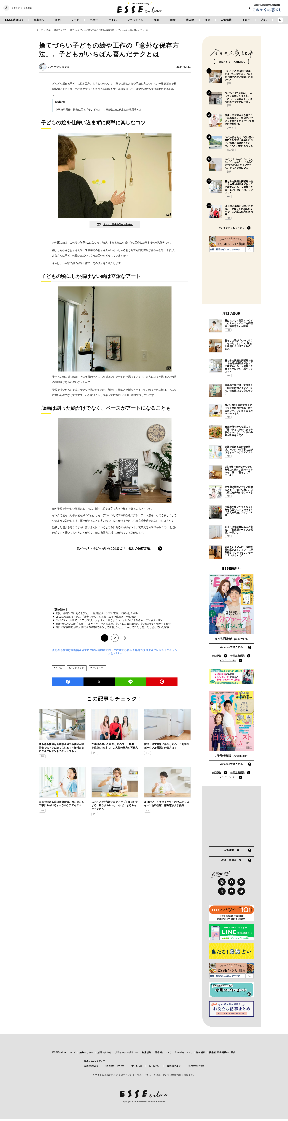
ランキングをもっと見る (231, 227)
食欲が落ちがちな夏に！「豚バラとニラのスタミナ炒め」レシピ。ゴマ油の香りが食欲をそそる (239, 430)
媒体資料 (201, 1052)
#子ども (58, 668)
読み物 (190, 20)
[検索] (250, 249)
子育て (246, 20)
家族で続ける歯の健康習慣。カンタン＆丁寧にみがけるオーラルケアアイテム (61, 803)
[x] (222, 891)
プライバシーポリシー (126, 1052)
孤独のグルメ (174, 1066)
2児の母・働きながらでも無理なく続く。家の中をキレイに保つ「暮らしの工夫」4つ (239, 470)
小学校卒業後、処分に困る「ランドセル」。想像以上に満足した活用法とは (98, 109)
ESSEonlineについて (64, 1052)
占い (264, 20)
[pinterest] (241, 891)
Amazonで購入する (231, 647)
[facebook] (68, 681)
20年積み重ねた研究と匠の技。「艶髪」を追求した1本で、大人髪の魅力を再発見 (115, 746)
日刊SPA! (154, 1066)
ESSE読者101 (14, 20)
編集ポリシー (87, 1052)
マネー (94, 20)
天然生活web (91, 1066)
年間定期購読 (237, 655)
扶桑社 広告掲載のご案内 (222, 1052)
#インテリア (96, 668)
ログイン (16, 8)
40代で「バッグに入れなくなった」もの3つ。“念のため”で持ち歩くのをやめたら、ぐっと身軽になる (239, 163)
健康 (173, 20)
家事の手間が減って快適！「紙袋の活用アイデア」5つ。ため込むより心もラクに (239, 389)
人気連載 (226, 20)
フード (75, 20)
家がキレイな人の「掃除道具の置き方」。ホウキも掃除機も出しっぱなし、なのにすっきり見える (239, 550)
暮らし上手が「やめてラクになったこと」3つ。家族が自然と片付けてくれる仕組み (239, 344)
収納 (57, 20)
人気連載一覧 (231, 850)
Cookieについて (183, 1052)
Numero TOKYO (115, 1065)
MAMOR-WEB (196, 1065)
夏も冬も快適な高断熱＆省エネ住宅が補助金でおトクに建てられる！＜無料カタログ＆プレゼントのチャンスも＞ (61, 748)
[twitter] (99, 681)
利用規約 (146, 1052)
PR (42, 756)
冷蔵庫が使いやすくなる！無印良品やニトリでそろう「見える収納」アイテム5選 (239, 510)
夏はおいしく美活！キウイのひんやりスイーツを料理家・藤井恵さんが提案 (166, 803)
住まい (112, 20)
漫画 (207, 20)
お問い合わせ (104, 1052)
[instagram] (222, 882)
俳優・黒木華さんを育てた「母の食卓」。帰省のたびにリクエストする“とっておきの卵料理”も (239, 119)
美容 (157, 20)
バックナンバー (228, 660)
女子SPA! (137, 1066)
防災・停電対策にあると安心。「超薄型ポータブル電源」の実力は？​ (166, 746)
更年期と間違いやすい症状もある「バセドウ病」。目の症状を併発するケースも (239, 489)
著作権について (163, 1052)
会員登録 (28, 8)
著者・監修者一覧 (231, 860)
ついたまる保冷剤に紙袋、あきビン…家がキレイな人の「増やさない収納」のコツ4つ (239, 75)
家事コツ (39, 20)
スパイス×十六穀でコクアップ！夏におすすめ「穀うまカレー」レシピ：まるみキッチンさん (115, 805)
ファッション (135, 20)
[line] (130, 681)
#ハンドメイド (76, 668)
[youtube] (231, 891)
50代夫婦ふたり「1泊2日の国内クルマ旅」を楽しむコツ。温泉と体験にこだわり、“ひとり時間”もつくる (239, 141)
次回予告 (216, 655)
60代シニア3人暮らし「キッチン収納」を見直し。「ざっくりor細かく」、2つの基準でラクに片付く (238, 97)
